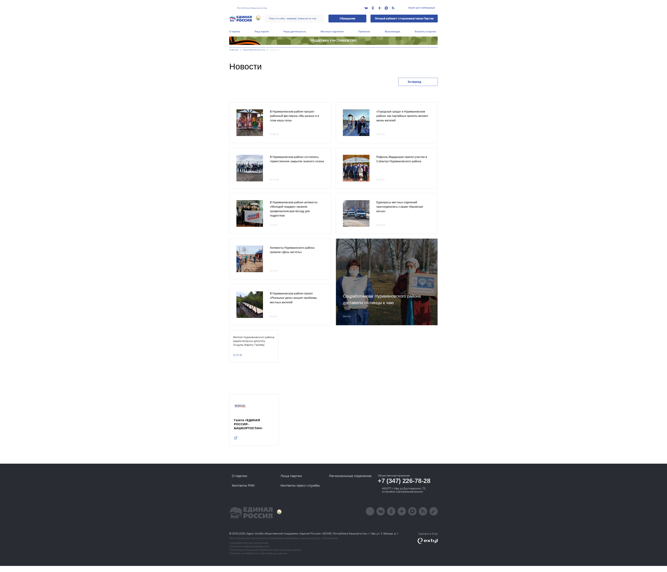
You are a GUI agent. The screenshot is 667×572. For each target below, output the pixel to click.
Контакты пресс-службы (300, 485)
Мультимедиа (392, 31)
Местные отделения (332, 31)
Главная (233, 49)
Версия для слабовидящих (421, 8)
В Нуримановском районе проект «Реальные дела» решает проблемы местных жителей (293, 298)
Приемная (364, 31)
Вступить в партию (425, 31)
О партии (234, 31)
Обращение (347, 18)
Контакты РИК (243, 485)
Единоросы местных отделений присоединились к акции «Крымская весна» (399, 207)
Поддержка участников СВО (333, 40)
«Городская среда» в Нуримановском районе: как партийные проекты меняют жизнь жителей (402, 116)
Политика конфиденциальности (249, 546)
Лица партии (261, 31)
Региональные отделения (350, 476)
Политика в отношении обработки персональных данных (265, 550)
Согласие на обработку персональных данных (258, 553)
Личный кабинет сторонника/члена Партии (404, 18)
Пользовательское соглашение (248, 543)
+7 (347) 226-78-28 (404, 480)
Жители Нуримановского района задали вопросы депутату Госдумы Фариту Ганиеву (253, 341)
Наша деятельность (294, 31)
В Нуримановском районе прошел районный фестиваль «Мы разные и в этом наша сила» (294, 116)
